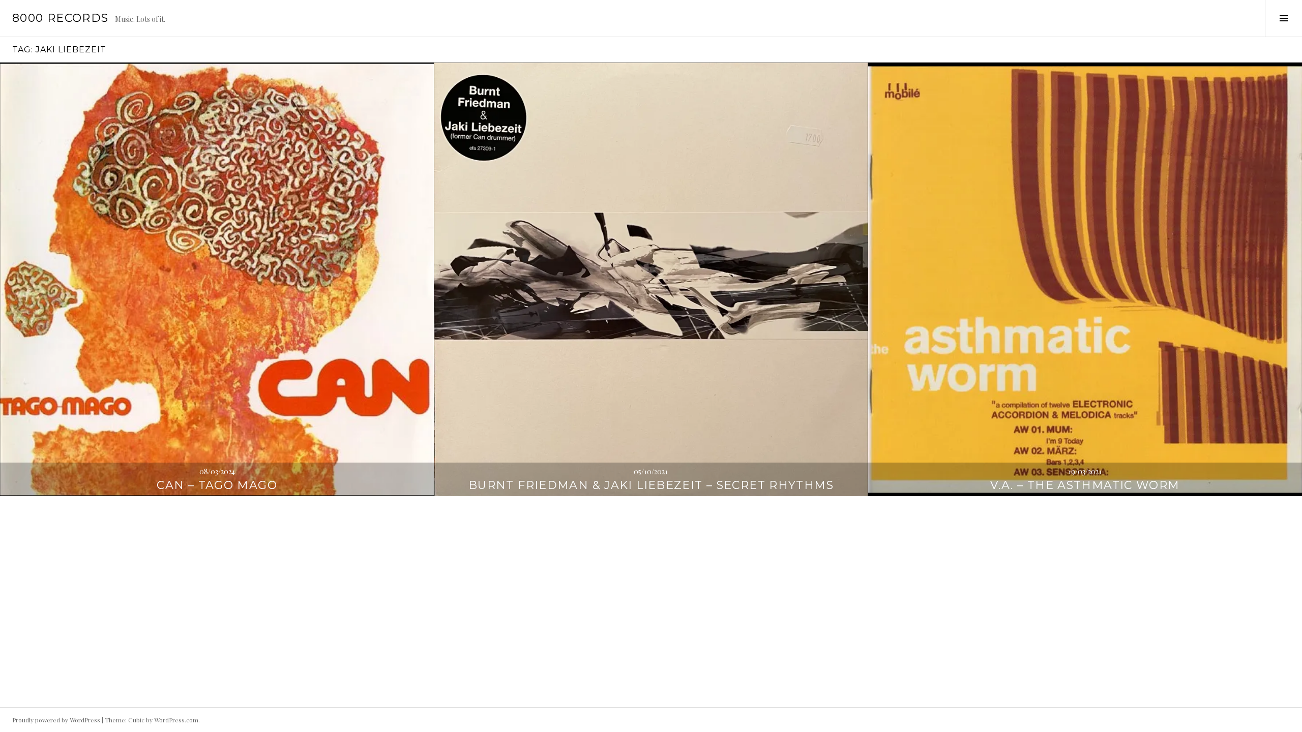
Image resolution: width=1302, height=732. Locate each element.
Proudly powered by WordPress (56, 720)
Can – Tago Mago (217, 485)
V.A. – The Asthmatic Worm (1084, 485)
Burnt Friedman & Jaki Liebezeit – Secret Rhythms (651, 485)
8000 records (60, 18)
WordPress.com (176, 720)
